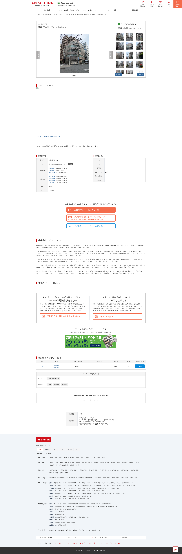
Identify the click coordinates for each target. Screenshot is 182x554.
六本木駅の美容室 (84, 504)
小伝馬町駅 (52, 172)
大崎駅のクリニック (60, 496)
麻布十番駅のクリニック (101, 483)
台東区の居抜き (114, 470)
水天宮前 (64, 384)
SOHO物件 (61, 530)
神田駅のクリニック (116, 488)
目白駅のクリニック (73, 499)
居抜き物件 (41, 470)
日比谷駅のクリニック (89, 488)
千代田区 (66, 457)
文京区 (93, 457)
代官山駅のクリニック (129, 485)
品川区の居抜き (104, 470)
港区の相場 (52, 478)
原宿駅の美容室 (59, 506)
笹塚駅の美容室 (112, 506)
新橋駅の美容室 (106, 504)
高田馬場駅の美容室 (70, 509)
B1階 (41, 366)
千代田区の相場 (70, 478)
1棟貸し (75, 530)
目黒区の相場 (133, 478)
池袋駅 (102, 462)
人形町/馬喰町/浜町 (53, 378)
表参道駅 (124, 462)
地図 (71, 164)
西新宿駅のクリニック (74, 493)
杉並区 (51, 522)
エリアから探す (42, 457)
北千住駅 (58, 465)
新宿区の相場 (89, 478)
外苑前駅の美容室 (73, 504)
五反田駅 (84, 462)
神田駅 (67, 462)
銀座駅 (107, 462)
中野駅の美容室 (59, 519)
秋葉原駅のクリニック (103, 488)
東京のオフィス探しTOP (44, 453)
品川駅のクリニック (114, 483)
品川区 (77, 457)
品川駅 (90, 462)
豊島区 (88, 457)
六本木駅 (131, 462)
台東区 (98, 457)
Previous (38, 55)
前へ (119, 74)
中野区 (103, 457)
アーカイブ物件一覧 (94, 530)
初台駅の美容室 (102, 506)
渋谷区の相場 (61, 478)
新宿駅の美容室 (59, 509)
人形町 (49, 384)
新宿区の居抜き (64, 470)
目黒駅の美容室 (59, 512)
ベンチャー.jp (91, 543)
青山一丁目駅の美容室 (60, 504)
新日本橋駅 (52, 178)
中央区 (72, 457)
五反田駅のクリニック (74, 496)
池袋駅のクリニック (60, 499)
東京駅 (62, 462)
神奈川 (47, 449)
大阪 (77, 449)
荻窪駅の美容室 (71, 522)
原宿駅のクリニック (87, 485)
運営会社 (117, 543)
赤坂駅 (119, 462)
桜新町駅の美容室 (84, 517)
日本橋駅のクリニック (74, 491)
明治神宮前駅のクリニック (101, 485)
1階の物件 (69, 530)
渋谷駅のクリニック (60, 485)
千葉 (62, 449)
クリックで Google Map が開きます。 (49, 136)
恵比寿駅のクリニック (74, 485)
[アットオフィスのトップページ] (42, 4)
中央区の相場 (80, 478)
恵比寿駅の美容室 (80, 506)
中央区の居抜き (83, 470)
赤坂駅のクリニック (87, 483)
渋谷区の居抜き (53, 470)
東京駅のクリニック (61, 488)
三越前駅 (51, 182)
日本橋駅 (113, 462)
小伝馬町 (56, 384)
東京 (39, 449)
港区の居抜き (73, 470)
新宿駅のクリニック (60, 493)
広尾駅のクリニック (116, 485)
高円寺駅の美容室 (60, 522)
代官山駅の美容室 (92, 506)
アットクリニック (59, 543)
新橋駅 (72, 462)
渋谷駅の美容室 (69, 506)
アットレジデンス (72, 543)
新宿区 (60, 457)
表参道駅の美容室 (95, 504)
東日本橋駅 (52, 180)
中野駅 (77, 465)
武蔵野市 (51, 525)
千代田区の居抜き (94, 470)
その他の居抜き (64, 473)
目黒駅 (72, 465)
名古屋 (69, 449)
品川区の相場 (97, 478)
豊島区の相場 (106, 478)
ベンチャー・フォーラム (105, 543)
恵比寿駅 (96, 462)
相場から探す (41, 478)
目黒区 (82, 457)
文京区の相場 (115, 478)
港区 (56, 457)
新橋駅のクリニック (127, 483)
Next (111, 55)
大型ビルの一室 (83, 530)
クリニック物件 (42, 483)
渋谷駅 (56, 462)
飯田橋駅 (51, 465)
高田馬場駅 (65, 465)
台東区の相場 (124, 478)
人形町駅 (51, 168)
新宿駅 (51, 462)
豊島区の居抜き (135, 470)
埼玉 (55, 449)
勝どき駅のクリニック (100, 491)
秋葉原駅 (78, 462)
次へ (140, 74)
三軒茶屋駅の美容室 (61, 517)
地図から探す (53, 530)
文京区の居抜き (53, 473)
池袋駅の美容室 (59, 514)
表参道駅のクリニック (60, 483)
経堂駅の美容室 (73, 517)
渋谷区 (51, 457)
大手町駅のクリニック (75, 488)
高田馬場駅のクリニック (104, 493)
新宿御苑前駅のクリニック (89, 493)
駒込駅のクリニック (85, 499)
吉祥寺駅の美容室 (61, 525)
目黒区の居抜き (124, 470)
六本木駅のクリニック (74, 483)
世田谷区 (51, 517)
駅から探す (41, 462)
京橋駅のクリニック (87, 491)
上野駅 (137, 462)
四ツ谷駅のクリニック (119, 493)
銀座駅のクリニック (60, 491)
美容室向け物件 (42, 504)
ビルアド (82, 543)
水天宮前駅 (52, 176)
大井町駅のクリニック (88, 496)
